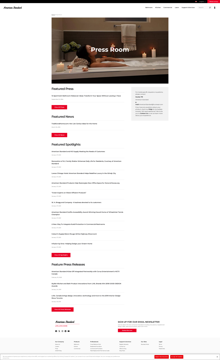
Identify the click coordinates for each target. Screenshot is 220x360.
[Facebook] (56, 331)
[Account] (214, 8)
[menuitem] (149, 8)
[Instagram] (62, 331)
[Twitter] (59, 331)
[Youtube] (69, 331)
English (201, 1)
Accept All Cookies (176, 356)
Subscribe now (127, 330)
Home (53, 14)
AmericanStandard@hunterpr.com (151, 104)
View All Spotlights (61, 255)
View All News (59, 135)
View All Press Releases (62, 309)
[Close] (217, 357)
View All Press (59, 107)
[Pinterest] (65, 331)
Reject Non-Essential (161, 356)
